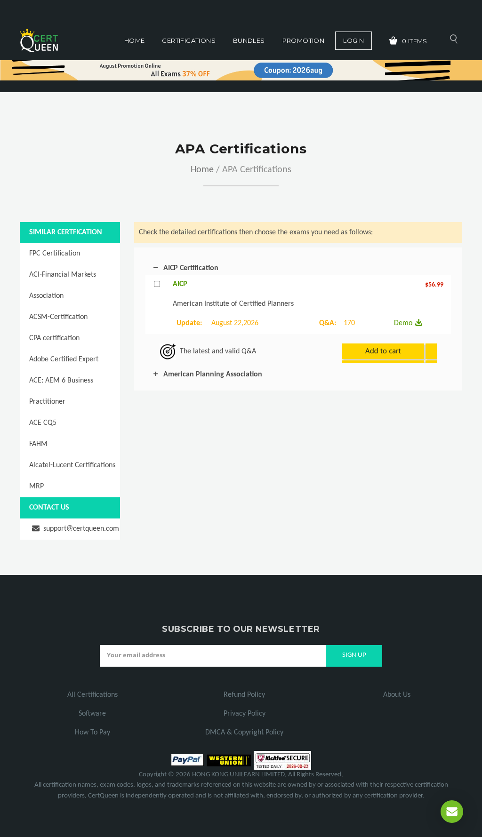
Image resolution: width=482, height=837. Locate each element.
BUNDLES (249, 40)
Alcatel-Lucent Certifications (72, 465)
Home (134, 40)
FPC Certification (54, 253)
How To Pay (92, 732)
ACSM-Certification (58, 317)
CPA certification (54, 338)
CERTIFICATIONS (188, 40)
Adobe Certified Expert (63, 359)
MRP (36, 486)
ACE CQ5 (42, 423)
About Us (396, 695)
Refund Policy (244, 695)
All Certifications (92, 695)
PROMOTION (303, 40)
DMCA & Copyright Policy (244, 732)
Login (353, 40)
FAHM (38, 444)
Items (414, 41)
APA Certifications (256, 170)
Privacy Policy (244, 713)
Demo (403, 323)
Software (92, 713)
